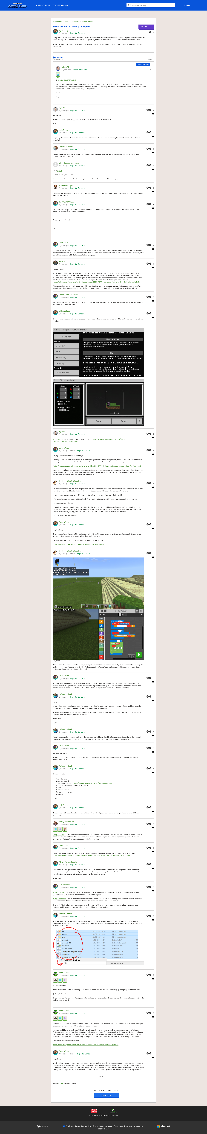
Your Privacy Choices (73, 1126)
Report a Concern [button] (77, 33)
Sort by (149, 59)
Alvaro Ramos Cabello (68, 862)
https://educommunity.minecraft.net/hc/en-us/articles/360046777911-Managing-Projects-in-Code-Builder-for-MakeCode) (97, 466)
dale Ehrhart (64, 130)
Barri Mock (63, 242)
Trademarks (128, 1126)
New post (106, 1095)
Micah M (65, 67)
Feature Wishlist (87, 21)
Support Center (43, 5)
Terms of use (118, 1126)
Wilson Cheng (64, 311)
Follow (144, 26)
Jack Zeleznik (64, 884)
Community (75, 21)
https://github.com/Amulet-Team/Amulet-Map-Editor (93, 783)
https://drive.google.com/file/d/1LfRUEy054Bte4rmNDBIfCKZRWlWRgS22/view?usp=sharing (86, 1045)
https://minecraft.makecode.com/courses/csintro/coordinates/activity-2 (79, 544)
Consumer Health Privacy (89, 1126)
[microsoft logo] (163, 1126)
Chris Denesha (65, 845)
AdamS (62, 261)
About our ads (138, 1126)
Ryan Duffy (63, 30)
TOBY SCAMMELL (66, 202)
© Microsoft (103, 1129)
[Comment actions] (150, 68)
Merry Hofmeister (66, 821)
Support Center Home (61, 21)
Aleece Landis (64, 972)
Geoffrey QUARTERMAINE (67, 80)
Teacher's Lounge (61, 5)
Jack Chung (63, 805)
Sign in (187, 5)
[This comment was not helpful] (150, 110)
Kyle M (62, 107)
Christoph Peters (66, 146)
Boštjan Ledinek (65, 694)
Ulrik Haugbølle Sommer (69, 163)
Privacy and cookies (105, 1126)
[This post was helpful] (150, 32)
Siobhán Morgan (66, 185)
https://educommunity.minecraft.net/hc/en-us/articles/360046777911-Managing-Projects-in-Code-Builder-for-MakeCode (96, 282)
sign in (60, 1083)
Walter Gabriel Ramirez (68, 294)
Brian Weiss (64, 448)
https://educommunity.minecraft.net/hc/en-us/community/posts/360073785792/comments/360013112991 (91, 855)
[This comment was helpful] (147, 110)
